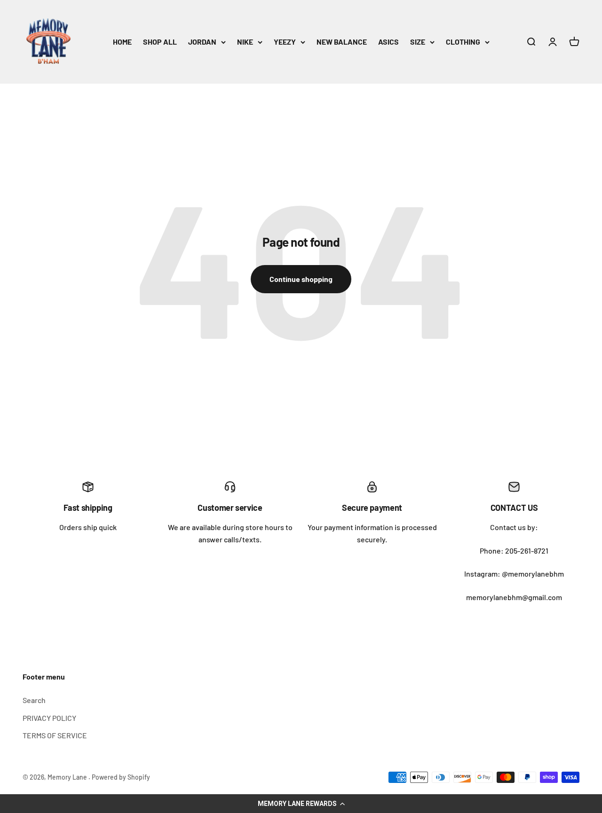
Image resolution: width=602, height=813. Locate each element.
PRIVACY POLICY (49, 717)
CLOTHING (463, 41)
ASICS (388, 41)
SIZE (417, 41)
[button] (301, 803)
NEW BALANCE (342, 41)
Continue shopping (301, 278)
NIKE (245, 41)
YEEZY (285, 41)
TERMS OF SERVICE (55, 735)
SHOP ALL (160, 41)
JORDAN (202, 41)
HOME (122, 41)
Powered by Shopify (121, 777)
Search (34, 700)
